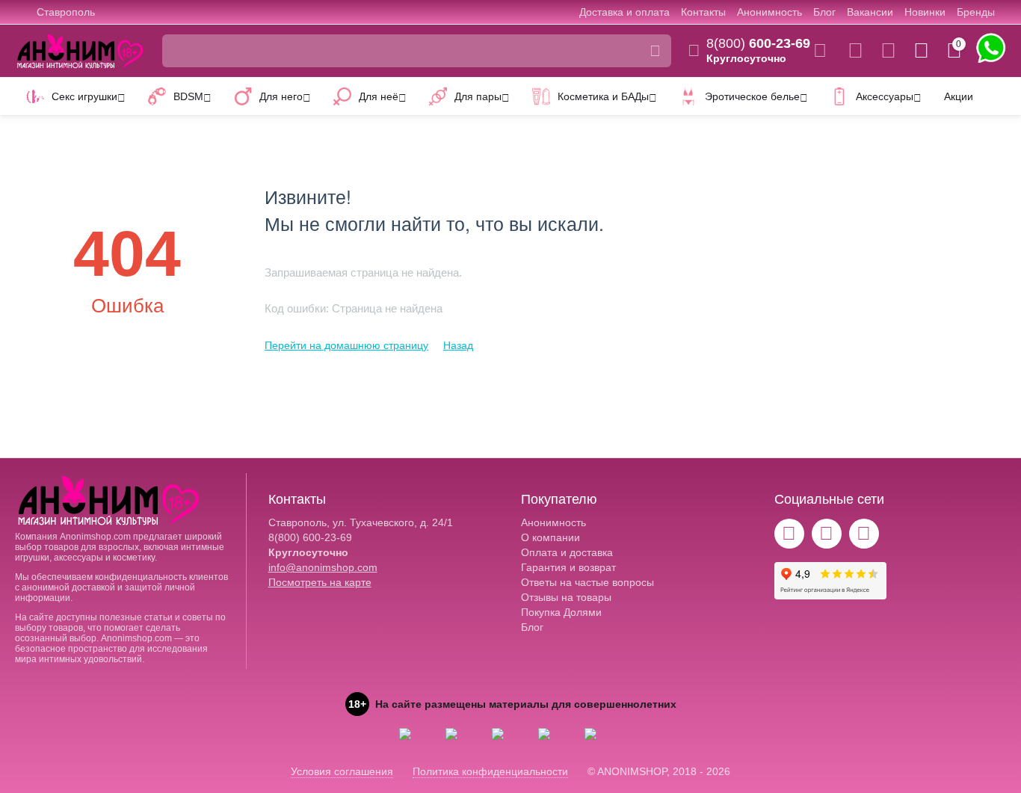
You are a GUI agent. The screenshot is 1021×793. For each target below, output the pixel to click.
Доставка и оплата (624, 12)
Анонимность (769, 12)
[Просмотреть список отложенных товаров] (888, 50)
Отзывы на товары (566, 597)
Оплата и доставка (567, 552)
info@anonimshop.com (322, 567)
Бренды (976, 12)
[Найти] (654, 50)
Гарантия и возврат (568, 567)
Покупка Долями (561, 612)
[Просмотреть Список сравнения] (855, 50)
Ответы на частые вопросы (587, 582)
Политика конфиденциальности (490, 771)
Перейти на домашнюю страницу (346, 345)
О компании (550, 537)
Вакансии (870, 12)
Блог (824, 12)
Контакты (703, 12)
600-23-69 (758, 43)
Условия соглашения (342, 771)
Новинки (925, 12)
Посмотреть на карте (319, 582)
